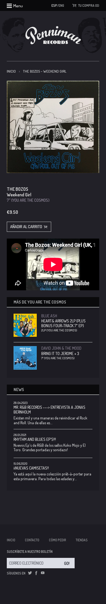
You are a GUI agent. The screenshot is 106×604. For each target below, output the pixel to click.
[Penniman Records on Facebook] (36, 573)
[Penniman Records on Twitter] (30, 573)
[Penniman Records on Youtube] (42, 573)
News (19, 389)
